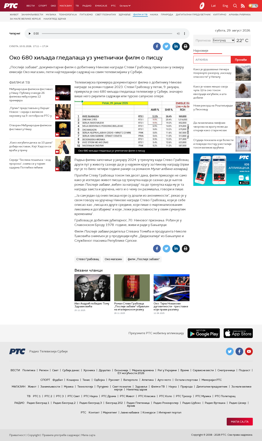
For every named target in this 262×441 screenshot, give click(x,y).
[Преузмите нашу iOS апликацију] (238, 333)
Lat (213, 6)
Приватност (17, 435)
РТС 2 (48, 396)
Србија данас (71, 370)
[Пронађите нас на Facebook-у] (239, 351)
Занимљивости (32, 14)
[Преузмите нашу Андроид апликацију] (204, 333)
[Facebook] (157, 46)
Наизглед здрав (55, 18)
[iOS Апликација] (222, 169)
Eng (225, 6)
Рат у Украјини (167, 370)
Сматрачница (226, 370)
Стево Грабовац (87, 259)
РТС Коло (165, 396)
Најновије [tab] (200, 51)
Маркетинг (110, 412)
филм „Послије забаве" (144, 259)
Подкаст (244, 370)
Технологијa (68, 14)
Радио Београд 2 (64, 403)
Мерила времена (143, 370)
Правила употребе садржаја (60, 435)
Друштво (105, 370)
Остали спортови (186, 380)
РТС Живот (127, 396)
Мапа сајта (240, 421)
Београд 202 (114, 403)
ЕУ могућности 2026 (131, 373)
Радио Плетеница (138, 403)
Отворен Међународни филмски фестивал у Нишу (30, 127)
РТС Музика (203, 396)
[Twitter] (166, 46)
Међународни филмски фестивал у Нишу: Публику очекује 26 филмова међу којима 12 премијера (31, 94)
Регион (43, 370)
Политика (28, 370)
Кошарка (73, 380)
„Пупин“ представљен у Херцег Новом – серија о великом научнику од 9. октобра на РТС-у (30, 111)
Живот (14, 14)
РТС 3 (60, 396)
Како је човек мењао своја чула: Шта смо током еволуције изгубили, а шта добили (210, 92)
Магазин (66, 5)
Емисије (101, 5)
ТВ (77, 5)
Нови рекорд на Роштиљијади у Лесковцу (213, 107)
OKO (53, 5)
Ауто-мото (164, 380)
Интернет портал (170, 412)
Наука (154, 14)
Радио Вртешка (215, 403)
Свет (55, 370)
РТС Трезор (184, 396)
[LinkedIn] (176, 46)
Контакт (94, 412)
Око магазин (113, 259)
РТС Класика (146, 396)
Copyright (33, 435)
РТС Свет (74, 396)
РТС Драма (108, 396)
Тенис (86, 380)
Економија (121, 370)
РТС (113, 5)
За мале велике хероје (25, 18)
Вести (30, 5)
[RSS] (243, 6)
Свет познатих (105, 14)
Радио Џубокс (191, 403)
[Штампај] (185, 46)
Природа (167, 14)
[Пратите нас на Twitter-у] (230, 351)
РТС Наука (91, 396)
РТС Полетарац (225, 396)
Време (184, 370)
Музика (51, 14)
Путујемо (86, 14)
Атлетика (148, 380)
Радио (86, 5)
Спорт (43, 5)
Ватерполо (130, 380)
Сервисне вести (203, 370)
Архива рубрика (240, 14)
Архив (131, 405)
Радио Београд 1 (38, 403)
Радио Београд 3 (90, 403)
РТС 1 (37, 396)
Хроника (89, 370)
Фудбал (58, 380)
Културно (219, 14)
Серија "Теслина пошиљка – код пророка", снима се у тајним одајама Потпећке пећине (30, 163)
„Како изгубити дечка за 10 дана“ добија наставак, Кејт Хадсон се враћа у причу (31, 146)
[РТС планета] (202, 6)
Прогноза (203, 40)
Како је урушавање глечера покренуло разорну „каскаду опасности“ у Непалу (212, 73)
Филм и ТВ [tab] (19, 82)
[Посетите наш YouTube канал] (249, 351)
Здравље (125, 14)
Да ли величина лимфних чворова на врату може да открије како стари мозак (210, 126)
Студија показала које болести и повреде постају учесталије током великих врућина (213, 143)
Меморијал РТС (212, 380)
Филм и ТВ (140, 14)
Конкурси (149, 412)
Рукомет (114, 380)
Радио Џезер (237, 403)
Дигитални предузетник (193, 14)
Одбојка (99, 380)
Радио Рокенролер (166, 403)
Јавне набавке (129, 412)
